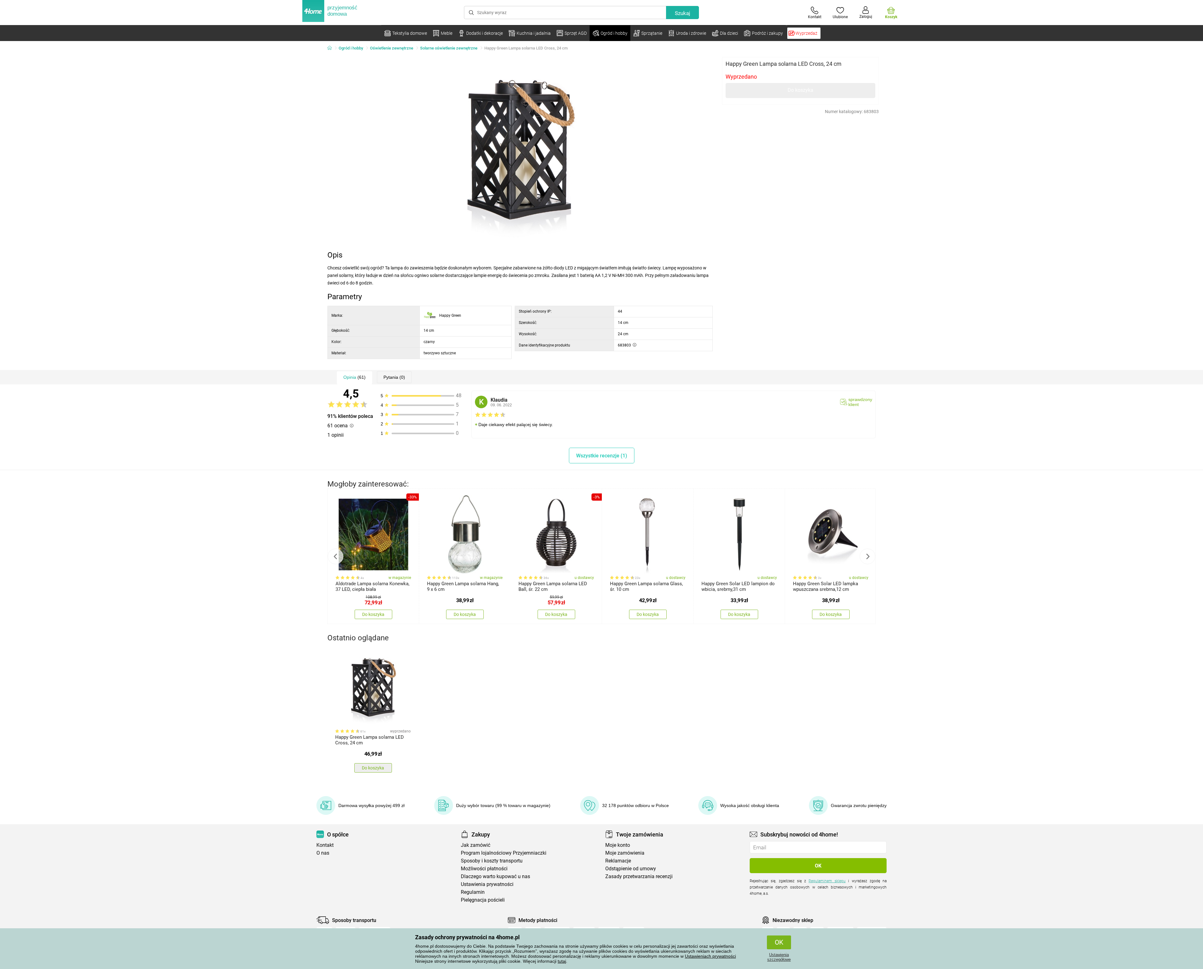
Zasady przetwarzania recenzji (639, 876)
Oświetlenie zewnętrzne (391, 48)
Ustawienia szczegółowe (779, 957)
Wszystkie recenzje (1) (601, 456)
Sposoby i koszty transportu (492, 860)
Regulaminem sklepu (827, 881)
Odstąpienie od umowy (630, 868)
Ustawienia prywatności (487, 884)
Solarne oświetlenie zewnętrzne (448, 48)
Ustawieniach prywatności (710, 956)
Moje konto (617, 845)
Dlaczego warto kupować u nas (495, 876)
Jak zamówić (475, 845)
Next (867, 556)
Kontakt (325, 845)
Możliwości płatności (484, 868)
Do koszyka (800, 90)
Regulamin (473, 892)
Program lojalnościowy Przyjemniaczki (503, 853)
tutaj (562, 961)
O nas (322, 853)
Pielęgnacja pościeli (483, 900)
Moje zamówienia (624, 853)
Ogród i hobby (351, 48)
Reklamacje (618, 860)
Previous (335, 556)
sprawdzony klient (860, 402)
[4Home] (331, 48)
